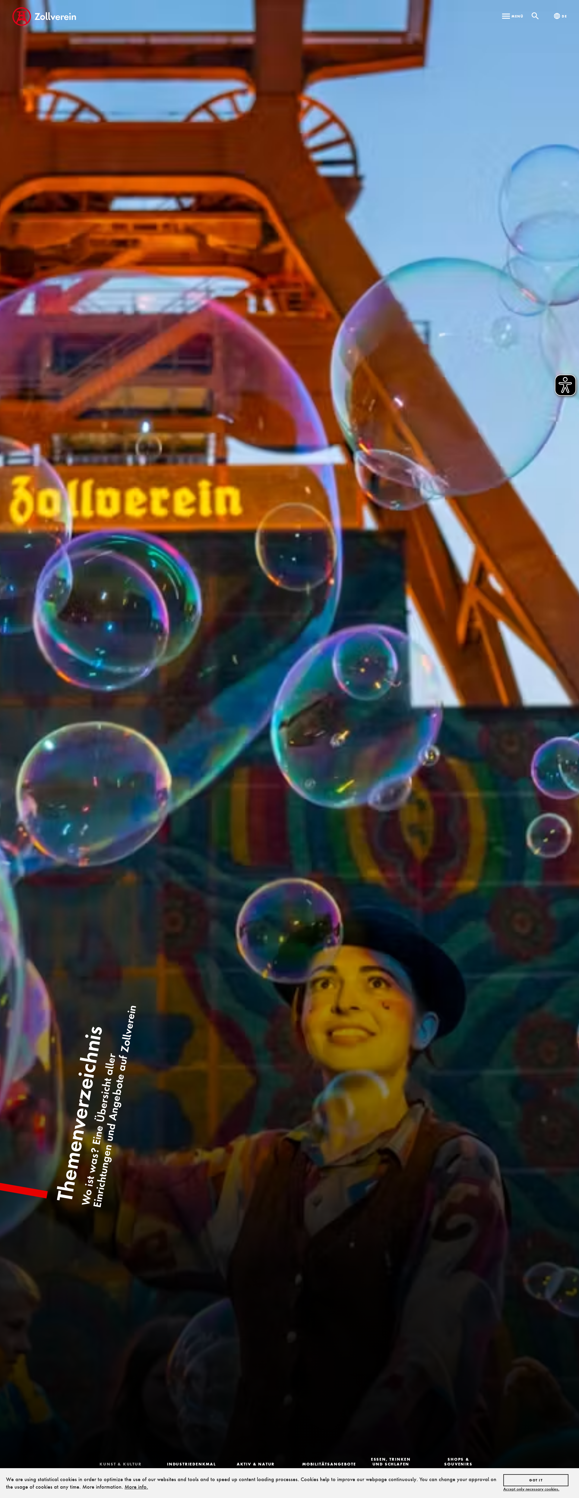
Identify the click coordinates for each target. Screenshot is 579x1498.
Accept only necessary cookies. (531, 1489)
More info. (136, 1487)
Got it (536, 1480)
